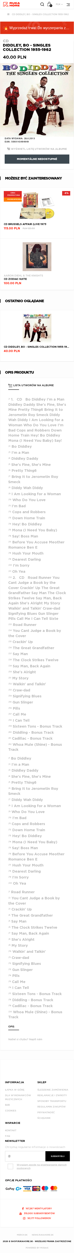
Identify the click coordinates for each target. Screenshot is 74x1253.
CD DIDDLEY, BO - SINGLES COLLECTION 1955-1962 (40, 14)
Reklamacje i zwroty (52, 1095)
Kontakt (10, 1130)
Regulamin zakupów (51, 1106)
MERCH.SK (22, 1235)
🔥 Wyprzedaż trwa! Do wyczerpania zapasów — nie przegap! (39, 27)
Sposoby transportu (51, 1101)
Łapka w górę (14, 1089)
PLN (58, 4)
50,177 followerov (39, 1218)
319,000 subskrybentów (39, 1213)
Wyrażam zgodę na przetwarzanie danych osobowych (42, 1166)
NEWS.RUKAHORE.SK (43, 1235)
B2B (7, 1105)
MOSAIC (44, 1248)
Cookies (10, 1110)
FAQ (7, 1136)
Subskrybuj (57, 1156)
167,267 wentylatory (38, 1208)
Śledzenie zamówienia (52, 1089)
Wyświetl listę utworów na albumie (38, 149)
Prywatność (46, 1112)
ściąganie (44, 1118)
